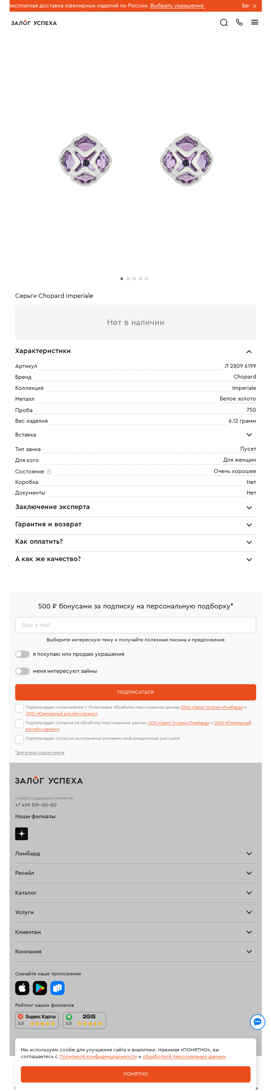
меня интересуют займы (65, 671)
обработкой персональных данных (184, 1056)
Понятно (136, 1074)
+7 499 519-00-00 (36, 805)
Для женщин (239, 460)
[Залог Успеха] (34, 23)
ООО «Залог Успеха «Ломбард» (212, 707)
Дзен (21, 833)
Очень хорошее (235, 471)
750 (251, 410)
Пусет (248, 449)
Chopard (245, 377)
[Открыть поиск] (224, 22)
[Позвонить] (239, 22)
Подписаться (136, 692)
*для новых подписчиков (40, 752)
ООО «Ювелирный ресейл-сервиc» (61, 713)
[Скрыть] (254, 6)
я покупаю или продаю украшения (78, 654)
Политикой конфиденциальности (98, 1056)
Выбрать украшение (159, 5)
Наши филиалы (35, 816)
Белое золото (238, 399)
